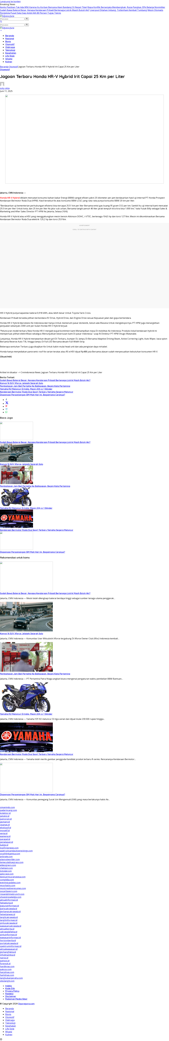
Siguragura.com (26, 1003)
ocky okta (5, 88)
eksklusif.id (5, 827)
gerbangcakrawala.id (10, 911)
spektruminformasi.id (10, 946)
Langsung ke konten (10, 1)
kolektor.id (5, 813)
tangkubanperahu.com (11, 978)
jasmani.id (5, 821)
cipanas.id (5, 824)
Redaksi (9, 993)
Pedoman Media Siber (16, 999)
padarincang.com (8, 810)
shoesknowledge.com (10, 897)
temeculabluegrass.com (11, 862)
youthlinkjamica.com (10, 853)
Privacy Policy (12, 991)
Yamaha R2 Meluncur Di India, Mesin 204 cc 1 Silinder (26, 389)
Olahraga (10, 47)
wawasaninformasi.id (10, 937)
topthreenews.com (9, 847)
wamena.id (5, 836)
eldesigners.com (8, 865)
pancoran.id (6, 818)
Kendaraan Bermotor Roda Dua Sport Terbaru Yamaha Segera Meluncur (36, 392)
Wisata (8, 58)
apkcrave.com (6, 873)
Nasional (9, 38)
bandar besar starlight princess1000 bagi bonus (24, 804)
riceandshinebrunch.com (12, 894)
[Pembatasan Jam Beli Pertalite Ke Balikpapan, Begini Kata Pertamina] (16, 483)
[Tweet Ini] (6, 403)
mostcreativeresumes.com (13, 888)
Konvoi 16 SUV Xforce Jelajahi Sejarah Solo (21, 383)
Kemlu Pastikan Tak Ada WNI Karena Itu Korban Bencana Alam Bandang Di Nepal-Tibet (43, 7)
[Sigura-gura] (7, 15)
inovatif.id (5, 830)
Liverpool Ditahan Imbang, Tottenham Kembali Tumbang (118, 10)
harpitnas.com (7, 972)
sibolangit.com (7, 980)
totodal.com (6, 871)
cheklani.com (6, 868)
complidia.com (7, 879)
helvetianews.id (7, 914)
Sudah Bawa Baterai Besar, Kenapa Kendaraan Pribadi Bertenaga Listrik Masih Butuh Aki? (44, 10)
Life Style (10, 56)
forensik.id (5, 963)
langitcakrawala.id (9, 917)
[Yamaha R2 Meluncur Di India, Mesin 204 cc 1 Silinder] (16, 505)
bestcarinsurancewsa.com (12, 876)
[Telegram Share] (6, 409)
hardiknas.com (7, 966)
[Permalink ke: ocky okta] (2, 85)
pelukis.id (4, 816)
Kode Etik (10, 988)
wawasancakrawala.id (10, 926)
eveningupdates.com (10, 882)
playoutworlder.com (10, 859)
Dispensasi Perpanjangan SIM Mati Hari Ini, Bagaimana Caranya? (32, 394)
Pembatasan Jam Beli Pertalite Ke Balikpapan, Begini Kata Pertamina (35, 386)
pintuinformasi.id (8, 934)
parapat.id (5, 839)
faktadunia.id (6, 902)
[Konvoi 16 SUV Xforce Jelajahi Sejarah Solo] (16, 461)
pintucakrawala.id (8, 923)
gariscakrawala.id (8, 908)
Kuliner (8, 61)
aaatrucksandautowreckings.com (16, 850)
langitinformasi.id (8, 920)
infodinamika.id (7, 954)
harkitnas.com (7, 975)
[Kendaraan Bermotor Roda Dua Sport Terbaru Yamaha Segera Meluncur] (16, 527)
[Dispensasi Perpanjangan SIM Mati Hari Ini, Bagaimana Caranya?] (16, 549)
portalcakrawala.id (9, 943)
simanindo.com (7, 807)
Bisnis (8, 41)
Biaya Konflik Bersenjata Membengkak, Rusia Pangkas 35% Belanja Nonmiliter (126, 7)
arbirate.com (6, 856)
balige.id (4, 845)
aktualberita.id (7, 928)
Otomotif (10, 44)
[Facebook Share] (6, 399)
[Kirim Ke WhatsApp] (6, 412)
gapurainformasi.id (9, 905)
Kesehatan (10, 53)
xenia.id (3, 833)
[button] (27, 18)
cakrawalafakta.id (8, 931)
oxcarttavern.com (8, 891)
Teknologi (10, 50)
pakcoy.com (5, 969)
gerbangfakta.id (8, 952)
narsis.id (4, 957)
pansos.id (4, 960)
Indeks (8, 985)
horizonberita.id (8, 940)
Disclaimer (10, 996)
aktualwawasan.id (8, 949)
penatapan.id (6, 842)
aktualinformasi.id (9, 899)
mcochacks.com (7, 885)
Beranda (9, 35)
